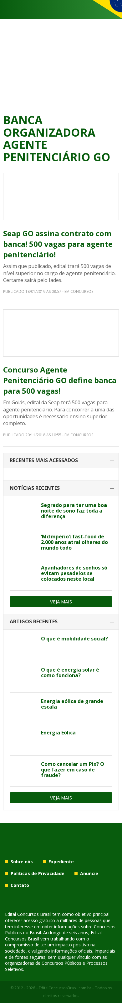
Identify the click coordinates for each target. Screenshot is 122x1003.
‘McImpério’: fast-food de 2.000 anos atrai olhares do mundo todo (74, 542)
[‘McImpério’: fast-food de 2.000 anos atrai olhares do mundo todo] (23, 544)
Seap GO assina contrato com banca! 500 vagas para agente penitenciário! (58, 243)
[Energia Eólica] (23, 740)
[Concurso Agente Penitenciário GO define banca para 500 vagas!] (61, 333)
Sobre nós (22, 862)
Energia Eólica (58, 732)
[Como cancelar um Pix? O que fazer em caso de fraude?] (23, 771)
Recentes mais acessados (44, 460)
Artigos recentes (34, 621)
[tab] (61, 460)
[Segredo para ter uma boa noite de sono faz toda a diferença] (23, 512)
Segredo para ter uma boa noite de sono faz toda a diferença (74, 511)
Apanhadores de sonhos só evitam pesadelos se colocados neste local (74, 573)
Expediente (61, 862)
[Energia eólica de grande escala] (23, 708)
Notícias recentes (35, 488)
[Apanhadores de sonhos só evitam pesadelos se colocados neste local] (23, 575)
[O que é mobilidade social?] (23, 646)
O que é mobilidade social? (74, 638)
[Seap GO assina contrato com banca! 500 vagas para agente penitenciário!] (61, 196)
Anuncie (89, 873)
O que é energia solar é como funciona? (70, 672)
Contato (20, 885)
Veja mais (61, 601)
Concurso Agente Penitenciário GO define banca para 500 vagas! (59, 380)
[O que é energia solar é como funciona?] (23, 677)
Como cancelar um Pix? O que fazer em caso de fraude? (72, 770)
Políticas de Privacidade (37, 873)
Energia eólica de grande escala (72, 704)
